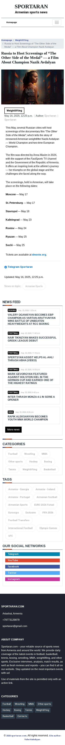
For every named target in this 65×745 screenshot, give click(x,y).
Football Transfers (18, 520)
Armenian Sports (34, 286)
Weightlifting (21, 40)
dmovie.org (39, 254)
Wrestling (29, 454)
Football (13, 333)
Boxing (12, 310)
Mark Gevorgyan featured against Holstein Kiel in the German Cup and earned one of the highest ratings (30, 378)
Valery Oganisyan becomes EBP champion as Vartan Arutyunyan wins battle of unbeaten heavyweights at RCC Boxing (32, 319)
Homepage (11, 22)
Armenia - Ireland (45, 489)
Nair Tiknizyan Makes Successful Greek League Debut (32, 339)
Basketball (50, 469)
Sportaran (10, 119)
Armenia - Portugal (19, 497)
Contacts (22, 716)
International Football (20, 528)
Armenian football (47, 497)
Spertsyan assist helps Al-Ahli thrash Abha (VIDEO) (30, 359)
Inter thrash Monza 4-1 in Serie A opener (31, 398)
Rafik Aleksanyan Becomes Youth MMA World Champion (28, 418)
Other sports (15, 461)
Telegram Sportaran (20, 266)
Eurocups (13, 512)
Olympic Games (48, 528)
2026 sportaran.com (16, 736)
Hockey (33, 461)
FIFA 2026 (47, 512)
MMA (10, 412)
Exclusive (31, 512)
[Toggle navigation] (56, 22)
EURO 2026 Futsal (44, 504)
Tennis (12, 469)
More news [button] (13, 429)
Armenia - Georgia (18, 489)
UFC (10, 535)
